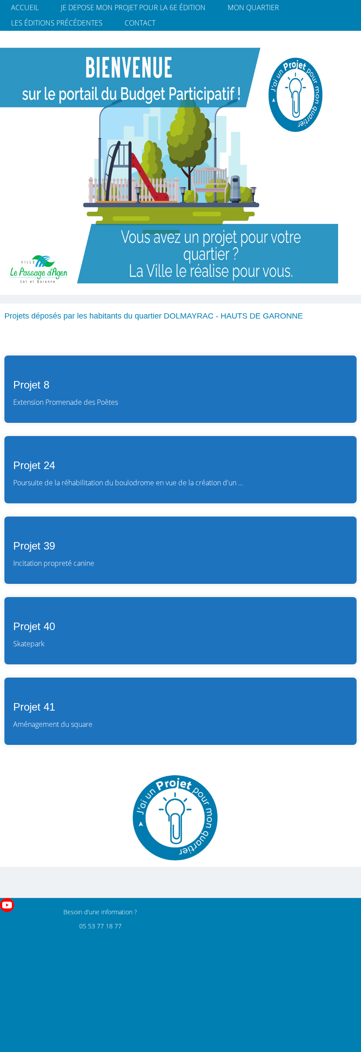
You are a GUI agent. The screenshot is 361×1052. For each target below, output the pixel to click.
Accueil (25, 7)
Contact (140, 23)
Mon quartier (253, 7)
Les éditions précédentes (57, 23)
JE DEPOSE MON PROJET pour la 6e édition (133, 7)
